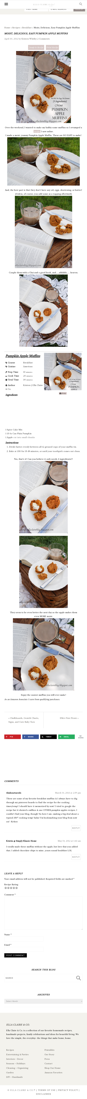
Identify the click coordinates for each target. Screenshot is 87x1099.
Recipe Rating (11, 884)
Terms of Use (47, 1090)
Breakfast (27, 28)
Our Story (49, 1054)
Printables (49, 1050)
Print (63, 393)
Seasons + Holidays (15, 1063)
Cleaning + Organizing (17, 1068)
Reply (76, 828)
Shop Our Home (53, 1068)
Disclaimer (43, 1094)
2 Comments (43, 39)
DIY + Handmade (14, 1077)
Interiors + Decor (14, 1059)
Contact (49, 1063)
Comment (10, 895)
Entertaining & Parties (17, 1054)
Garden (10, 1072)
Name (8, 935)
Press (47, 1059)
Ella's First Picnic (68, 718)
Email (7, 945)
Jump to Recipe (36, 47)
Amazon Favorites (53, 1072)
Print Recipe (52, 47)
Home (7, 28)
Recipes (16, 28)
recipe (37, 131)
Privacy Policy (68, 1090)
